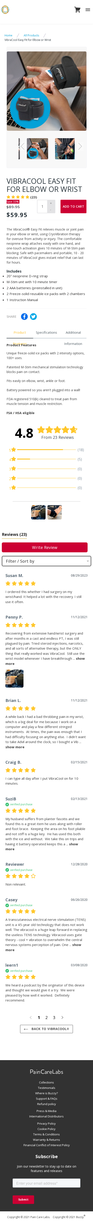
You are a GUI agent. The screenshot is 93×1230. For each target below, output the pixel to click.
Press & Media (46, 1111)
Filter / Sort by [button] (20, 561)
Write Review (44, 547)
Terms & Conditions (46, 1134)
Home (8, 35)
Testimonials (46, 1088)
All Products (31, 35)
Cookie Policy (46, 1129)
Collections (46, 1082)
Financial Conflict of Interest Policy (46, 1145)
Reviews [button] (14, 534)
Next (80, 146)
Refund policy (46, 1104)
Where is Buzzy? (46, 1093)
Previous (22, 146)
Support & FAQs (46, 1099)
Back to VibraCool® (50, 1029)
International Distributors (46, 1116)
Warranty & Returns (46, 1140)
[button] (38, 512)
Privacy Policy (46, 1123)
